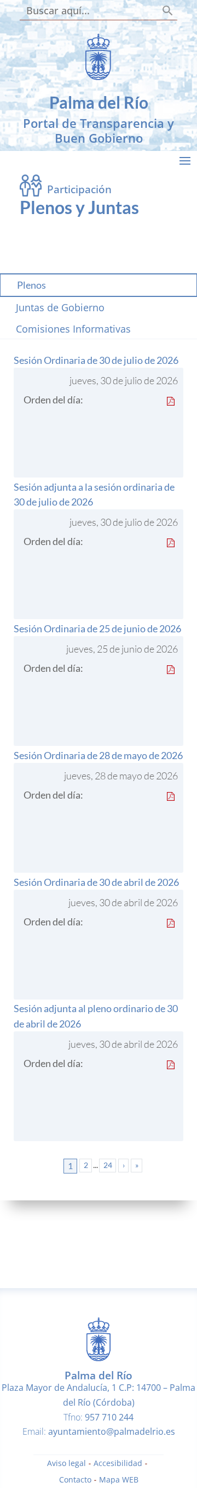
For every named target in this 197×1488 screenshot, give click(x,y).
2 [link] (86, 1165)
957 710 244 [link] (109, 1417)
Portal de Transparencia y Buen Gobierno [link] (98, 130)
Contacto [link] (75, 1480)
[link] (98, 78)
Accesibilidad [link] (118, 1463)
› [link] (124, 1165)
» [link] (136, 1165)
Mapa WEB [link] (118, 1480)
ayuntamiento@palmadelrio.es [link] (111, 1431)
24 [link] (107, 1165)
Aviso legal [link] (66, 1463)
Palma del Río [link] (98, 102)
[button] (185, 160)
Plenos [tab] (31, 285)
